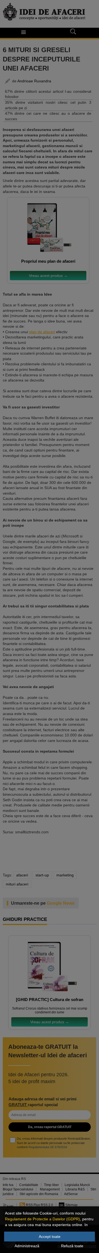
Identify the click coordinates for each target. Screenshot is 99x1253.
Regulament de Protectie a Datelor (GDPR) (42, 1219)
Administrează (27, 1246)
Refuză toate (72, 1246)
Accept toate (50, 1236)
